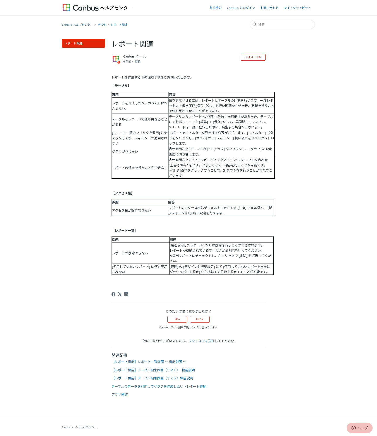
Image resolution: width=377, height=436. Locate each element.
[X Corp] (120, 294)
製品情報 (215, 8)
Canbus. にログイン (241, 8)
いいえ (200, 319)
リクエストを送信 (201, 341)
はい (177, 319)
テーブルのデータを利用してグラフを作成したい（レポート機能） (160, 386)
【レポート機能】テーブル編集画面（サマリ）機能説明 (152, 378)
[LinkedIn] (126, 294)
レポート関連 (119, 25)
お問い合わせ (269, 8)
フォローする (253, 57)
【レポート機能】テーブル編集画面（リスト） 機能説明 (153, 370)
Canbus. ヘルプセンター (77, 25)
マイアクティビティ (297, 8)
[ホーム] (97, 8)
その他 (102, 25)
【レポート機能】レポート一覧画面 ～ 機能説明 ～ (148, 361)
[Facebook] (113, 294)
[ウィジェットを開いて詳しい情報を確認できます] (360, 428)
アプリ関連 (119, 394)
